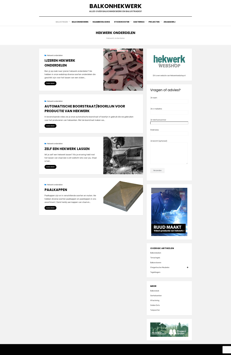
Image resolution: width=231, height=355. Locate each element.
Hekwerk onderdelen (55, 55)
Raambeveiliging (101, 22)
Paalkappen (56, 189)
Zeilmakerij (169, 22)
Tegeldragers (155, 272)
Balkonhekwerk (115, 6)
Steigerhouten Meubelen (159, 267)
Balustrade (62, 22)
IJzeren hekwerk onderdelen (60, 63)
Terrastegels (155, 258)
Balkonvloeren (155, 263)
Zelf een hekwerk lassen (67, 148)
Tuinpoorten (155, 310)
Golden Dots (155, 305)
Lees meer (50, 83)
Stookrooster (121, 22)
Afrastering (154, 300)
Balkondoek (154, 291)
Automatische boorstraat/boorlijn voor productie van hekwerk (85, 108)
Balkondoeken (155, 253)
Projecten (154, 22)
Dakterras (138, 22)
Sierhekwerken (156, 296)
